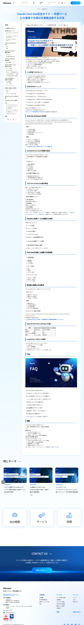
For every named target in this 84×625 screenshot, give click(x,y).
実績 (33, 3)
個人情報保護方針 (43, 599)
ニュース (75, 597)
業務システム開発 (61, 606)
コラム (74, 599)
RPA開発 (58, 608)
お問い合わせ (40, 570)
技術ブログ (75, 601)
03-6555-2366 (8, 610)
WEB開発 (59, 599)
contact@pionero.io (10, 612)
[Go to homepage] (7, 3)
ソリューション (24, 3)
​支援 (53, 447)
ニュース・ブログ (51, 3)
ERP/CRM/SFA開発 (61, 604)
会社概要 (41, 3)
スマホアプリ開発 (61, 601)
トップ (38, 9)
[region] (42, 482)
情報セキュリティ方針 (44, 601)
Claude (28, 416)
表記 (40, 604)
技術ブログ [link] (44, 9)
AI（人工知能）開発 (61, 597)
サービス (14, 3)
